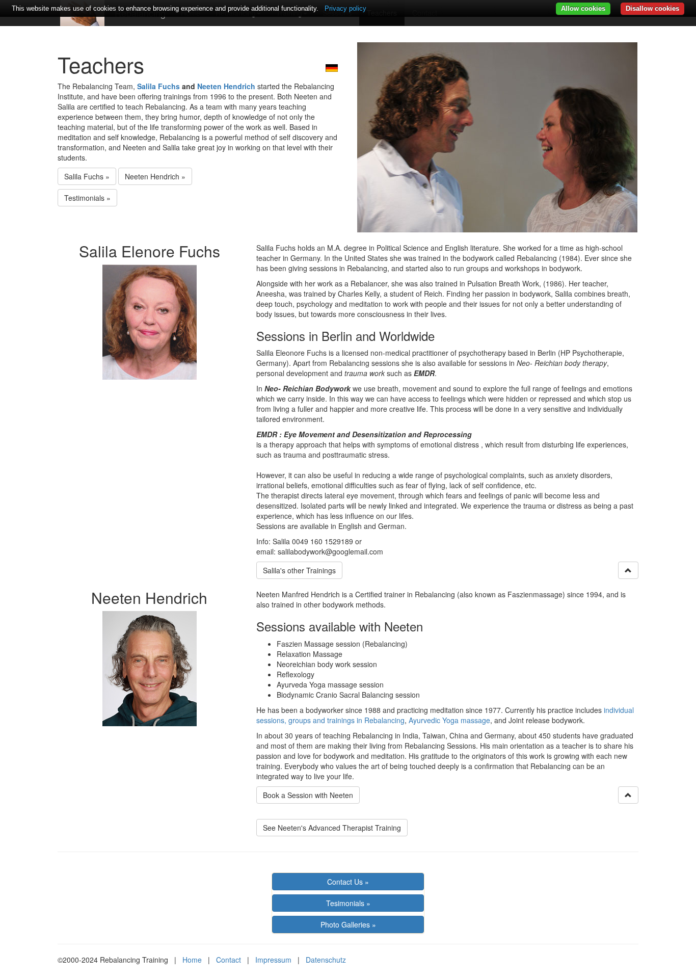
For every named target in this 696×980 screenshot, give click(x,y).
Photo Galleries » (348, 924)
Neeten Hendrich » (155, 176)
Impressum (273, 960)
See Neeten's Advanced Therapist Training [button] (332, 828)
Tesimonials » (348, 903)
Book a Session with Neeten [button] (308, 795)
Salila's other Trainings (299, 570)
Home (192, 960)
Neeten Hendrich (226, 86)
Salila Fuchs (158, 86)
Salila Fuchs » (87, 176)
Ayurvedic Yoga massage (449, 720)
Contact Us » (348, 882)
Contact (228, 960)
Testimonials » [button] (87, 198)
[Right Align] (628, 570)
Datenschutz (326, 960)
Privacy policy (345, 8)
